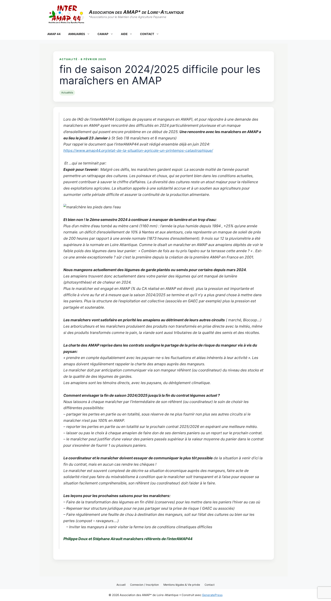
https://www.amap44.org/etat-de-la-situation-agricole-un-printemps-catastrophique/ (138, 150)
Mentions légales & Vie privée (181, 584)
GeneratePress (212, 595)
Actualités (67, 92)
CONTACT (147, 34)
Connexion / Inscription (144, 584)
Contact (210, 584)
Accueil (120, 584)
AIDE (124, 34)
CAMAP (102, 34)
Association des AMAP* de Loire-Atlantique (136, 12)
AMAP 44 (54, 34)
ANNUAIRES (76, 34)
